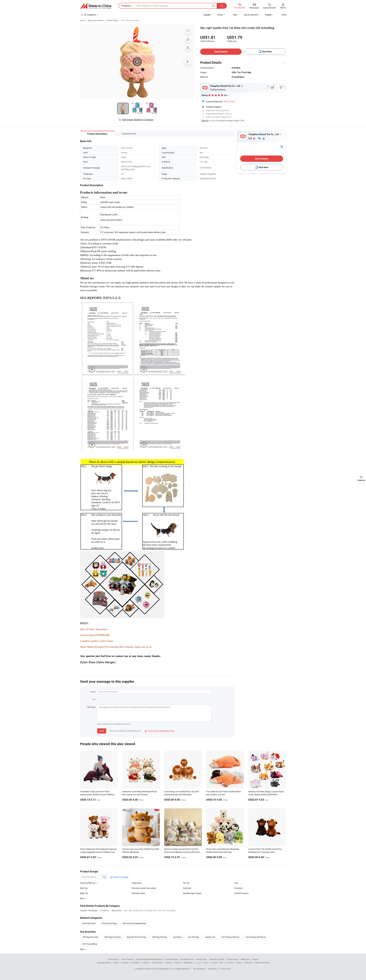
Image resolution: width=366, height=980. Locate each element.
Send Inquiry (220, 51)
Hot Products (113, 959)
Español (125, 962)
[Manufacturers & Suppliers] (95, 6)
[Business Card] (282, 146)
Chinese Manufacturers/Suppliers (149, 959)
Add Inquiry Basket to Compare (137, 119)
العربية (198, 962)
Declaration (212, 969)
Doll (236, 883)
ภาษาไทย (229, 962)
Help (235, 14)
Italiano (169, 962)
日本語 (214, 962)
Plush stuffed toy (87, 883)
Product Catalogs (120, 877)
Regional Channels (217, 959)
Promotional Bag (109, 923)
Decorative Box (89, 923)
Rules (284, 14)
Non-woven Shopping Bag (134, 923)
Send (102, 730)
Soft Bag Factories (112, 937)
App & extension (251, 14)
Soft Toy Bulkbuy (89, 944)
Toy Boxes (177, 937)
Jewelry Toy (210, 937)
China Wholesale (171, 959)
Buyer (220, 14)
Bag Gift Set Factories (136, 937)
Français (145, 962)
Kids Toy (83, 888)
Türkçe (238, 962)
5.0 (250, 138)
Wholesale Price (187, 959)
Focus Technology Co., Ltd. (164, 969)
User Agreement (199, 969)
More (82, 949)
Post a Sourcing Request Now (159, 730)
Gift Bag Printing (159, 937)
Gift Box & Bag (112, 20)
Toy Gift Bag (193, 937)
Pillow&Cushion (138, 893)
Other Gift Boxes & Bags (130, 20)
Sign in (283, 7)
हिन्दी (221, 962)
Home (82, 20)
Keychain (187, 888)
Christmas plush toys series (144, 888)
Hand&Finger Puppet (192, 893)
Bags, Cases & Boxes (96, 20)
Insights (255, 959)
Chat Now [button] (267, 51)
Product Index (232, 959)
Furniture (238, 888)
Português (135, 962)
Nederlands (188, 962)
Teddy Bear (136, 883)
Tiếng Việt (248, 962)
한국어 (206, 962)
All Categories (90, 14)
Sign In (205, 120)
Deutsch (178, 962)
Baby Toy (84, 893)
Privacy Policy (225, 969)
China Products (127, 959)
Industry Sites (201, 959)
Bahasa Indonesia (262, 962)
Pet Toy (186, 883)
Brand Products (241, 893)
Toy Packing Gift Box (230, 937)
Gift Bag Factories (90, 937)
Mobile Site (245, 959)
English (116, 962)
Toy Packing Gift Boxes (255, 937)
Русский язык (157, 962)
